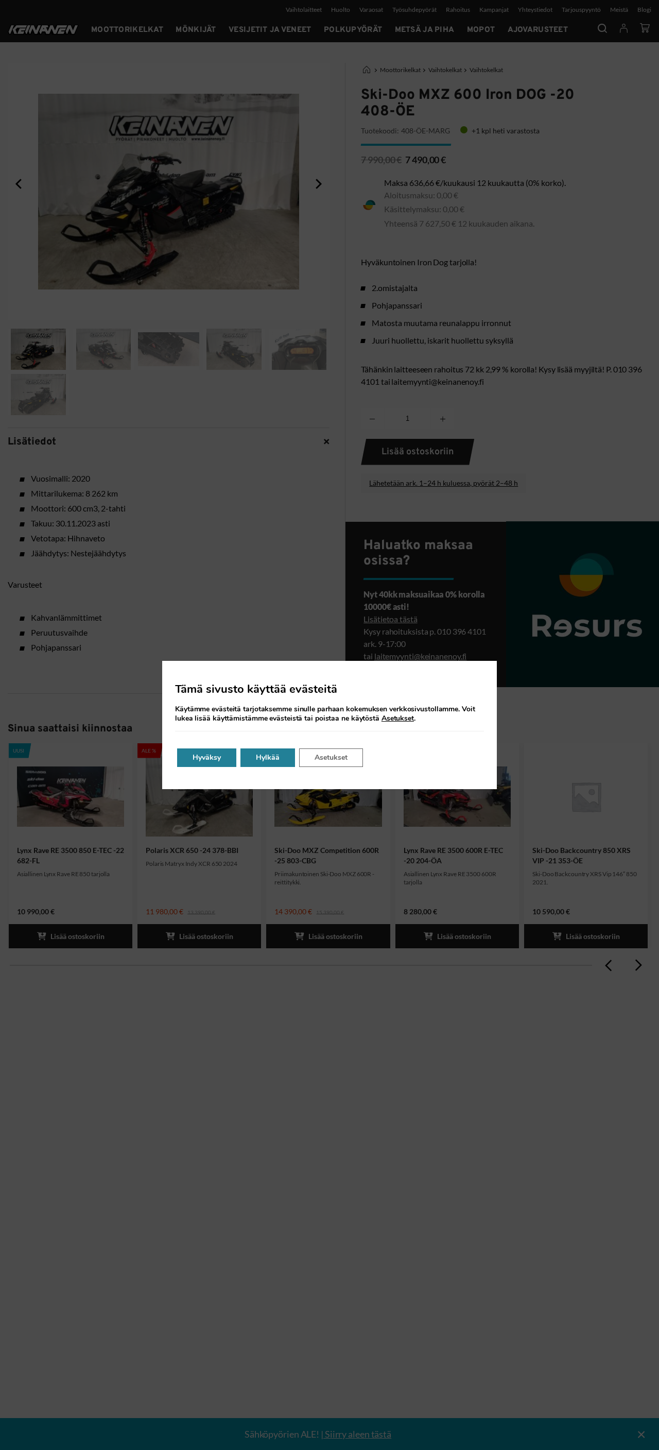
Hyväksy (207, 757)
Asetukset (397, 718)
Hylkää (268, 757)
